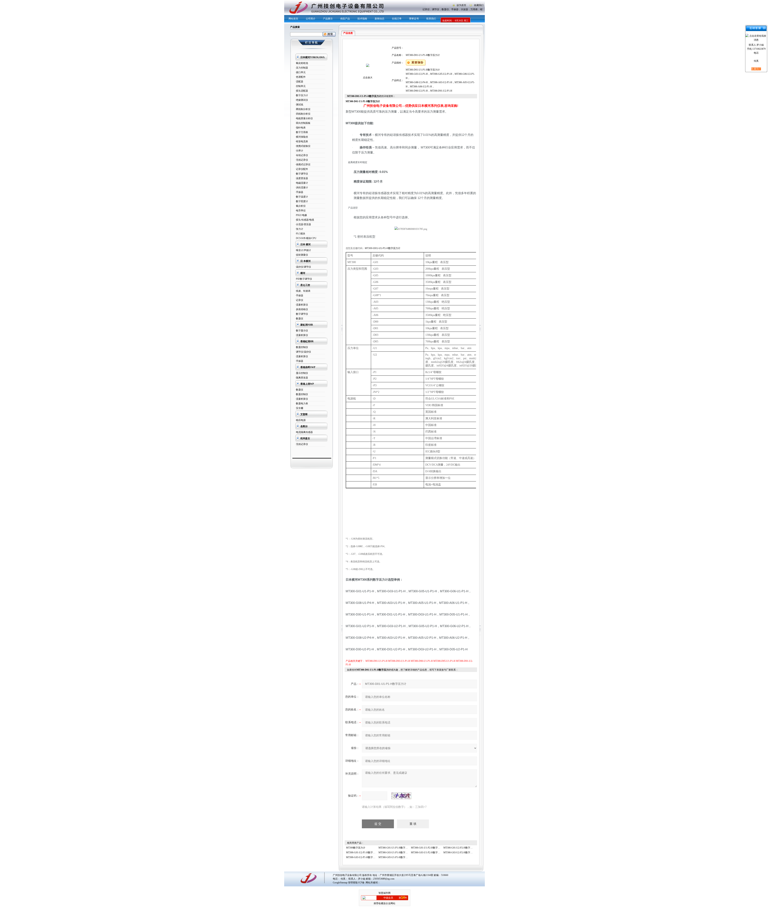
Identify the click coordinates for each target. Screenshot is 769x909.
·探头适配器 (301, 90)
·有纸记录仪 (301, 155)
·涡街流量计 (301, 187)
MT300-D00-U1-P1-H (422, 661)
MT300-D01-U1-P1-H (376, 661)
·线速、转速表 (302, 291)
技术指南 (362, 18)
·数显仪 (299, 318)
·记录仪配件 (301, 169)
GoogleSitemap (340, 882)
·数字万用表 (301, 132)
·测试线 (299, 104)
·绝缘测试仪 (301, 100)
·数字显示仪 (301, 330)
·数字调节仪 (301, 173)
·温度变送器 (301, 178)
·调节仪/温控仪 (303, 351)
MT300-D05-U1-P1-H (444, 661)
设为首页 (461, 5)
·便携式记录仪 (302, 164)
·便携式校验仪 (302, 146)
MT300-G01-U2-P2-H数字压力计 (460, 847)
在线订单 (397, 18)
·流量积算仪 (301, 304)
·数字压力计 (301, 95)
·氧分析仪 (300, 206)
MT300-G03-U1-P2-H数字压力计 (428, 852)
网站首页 (293, 18)
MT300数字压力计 (355, 847)
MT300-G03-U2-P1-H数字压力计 (363, 857)
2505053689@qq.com (383, 878)
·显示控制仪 (301, 373)
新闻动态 (379, 18)
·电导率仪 (300, 210)
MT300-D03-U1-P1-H (399, 661)
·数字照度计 (301, 201)
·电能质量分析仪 (304, 118)
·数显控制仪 (301, 347)
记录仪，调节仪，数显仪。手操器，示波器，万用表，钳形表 (450, 9)
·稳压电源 (300, 420)
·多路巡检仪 (301, 309)
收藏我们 (479, 5)
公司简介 (310, 18)
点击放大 (367, 77)
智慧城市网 (384, 893)
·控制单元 (300, 86)
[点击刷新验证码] (401, 795)
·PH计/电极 (301, 215)
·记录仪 (299, 300)
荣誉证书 (414, 18)
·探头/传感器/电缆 (304, 219)
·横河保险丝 (301, 136)
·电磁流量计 (301, 183)
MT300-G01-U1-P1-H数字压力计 (395, 847)
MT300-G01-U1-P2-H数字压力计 (428, 847)
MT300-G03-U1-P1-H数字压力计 (395, 852)
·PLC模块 (300, 233)
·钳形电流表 (301, 141)
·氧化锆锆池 (301, 63)
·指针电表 (300, 127)
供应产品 (345, 18)
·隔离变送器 (301, 377)
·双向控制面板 (302, 123)
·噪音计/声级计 (303, 250)
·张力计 (299, 229)
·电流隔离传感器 (304, 432)
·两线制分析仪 (302, 109)
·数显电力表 (301, 403)
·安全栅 (299, 408)
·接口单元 (300, 72)
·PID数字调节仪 (303, 278)
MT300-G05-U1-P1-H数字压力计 (395, 857)
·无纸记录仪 (301, 159)
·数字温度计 (301, 196)
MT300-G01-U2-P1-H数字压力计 (363, 852)
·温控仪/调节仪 (303, 266)
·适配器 (299, 81)
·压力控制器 (301, 67)
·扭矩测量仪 (301, 254)
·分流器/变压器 (303, 224)
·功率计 (299, 150)
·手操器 (299, 192)
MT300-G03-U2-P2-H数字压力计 (460, 852)
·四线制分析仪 (302, 113)
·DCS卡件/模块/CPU (305, 238)
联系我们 (431, 18)
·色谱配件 (300, 77)
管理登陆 (353, 882)
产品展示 (328, 18)
